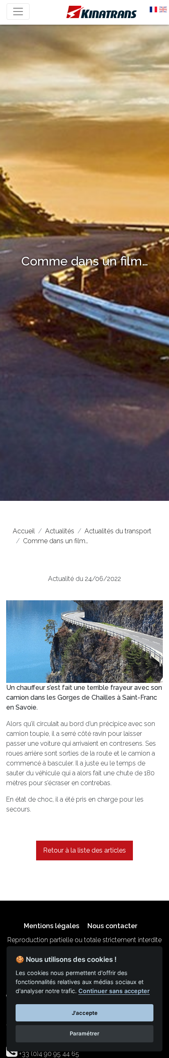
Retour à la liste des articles (84, 850)
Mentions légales (51, 926)
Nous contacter (112, 926)
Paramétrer (84, 1033)
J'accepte (85, 1013)
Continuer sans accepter (114, 990)
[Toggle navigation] (18, 11)
